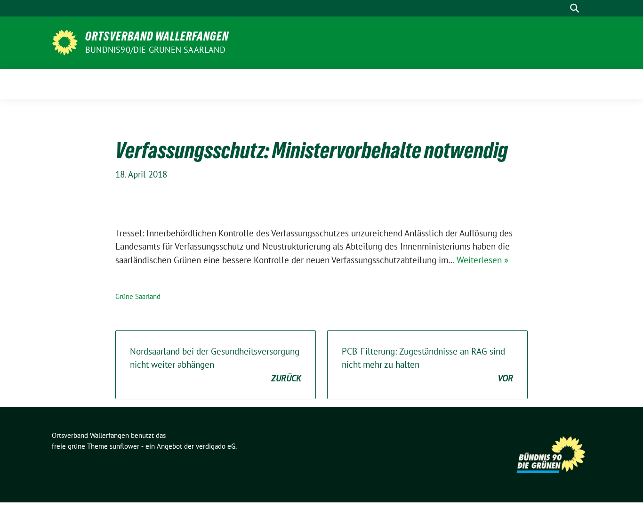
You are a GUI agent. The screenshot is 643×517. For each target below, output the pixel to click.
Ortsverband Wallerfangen (157, 36)
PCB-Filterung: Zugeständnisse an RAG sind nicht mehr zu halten (427, 365)
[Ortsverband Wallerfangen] (65, 41)
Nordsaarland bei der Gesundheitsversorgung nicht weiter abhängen (215, 365)
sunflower (124, 446)
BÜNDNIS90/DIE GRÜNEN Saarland (155, 49)
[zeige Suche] (574, 8)
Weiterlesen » (482, 260)
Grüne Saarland (138, 296)
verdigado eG (215, 446)
